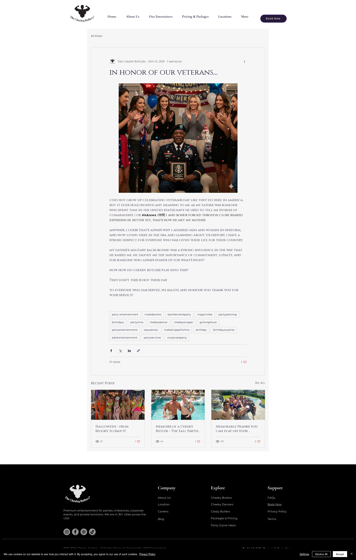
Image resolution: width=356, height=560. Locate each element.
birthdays (118, 322)
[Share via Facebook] (111, 350)
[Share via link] (138, 350)
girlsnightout (208, 322)
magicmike (204, 314)
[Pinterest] (83, 532)
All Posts (96, 36)
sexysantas (151, 329)
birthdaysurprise (223, 329)
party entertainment (125, 314)
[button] (160, 16)
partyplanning (227, 314)
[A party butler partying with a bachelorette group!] (238, 405)
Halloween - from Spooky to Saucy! (111, 428)
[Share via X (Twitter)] (120, 350)
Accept (340, 554)
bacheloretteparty (179, 314)
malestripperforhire (176, 329)
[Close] (351, 554)
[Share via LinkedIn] (129, 350)
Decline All (321, 554)
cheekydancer (159, 322)
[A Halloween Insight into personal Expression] (118, 405)
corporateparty (177, 337)
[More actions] (244, 61)
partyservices (152, 337)
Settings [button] (304, 554)
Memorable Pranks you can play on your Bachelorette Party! (237, 428)
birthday (201, 329)
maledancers (153, 314)
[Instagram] (66, 532)
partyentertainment (125, 329)
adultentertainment (124, 337)
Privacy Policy (147, 554)
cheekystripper (183, 322)
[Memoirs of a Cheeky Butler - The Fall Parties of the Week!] (178, 405)
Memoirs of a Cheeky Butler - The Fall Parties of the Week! (178, 428)
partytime (136, 322)
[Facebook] (75, 532)
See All (260, 383)
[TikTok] (92, 532)
